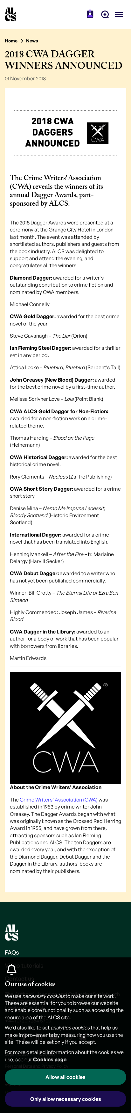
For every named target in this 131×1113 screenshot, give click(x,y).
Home (11, 40)
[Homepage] (10, 14)
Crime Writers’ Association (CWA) (59, 799)
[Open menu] (119, 14)
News (32, 40)
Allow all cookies (65, 1077)
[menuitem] (90, 14)
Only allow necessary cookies (65, 1099)
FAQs (12, 952)
